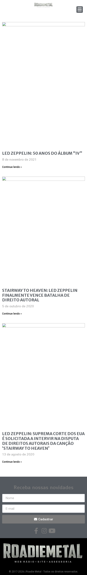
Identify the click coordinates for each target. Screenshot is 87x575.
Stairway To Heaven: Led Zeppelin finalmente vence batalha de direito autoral (39, 295)
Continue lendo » (12, 167)
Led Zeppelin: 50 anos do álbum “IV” (42, 153)
